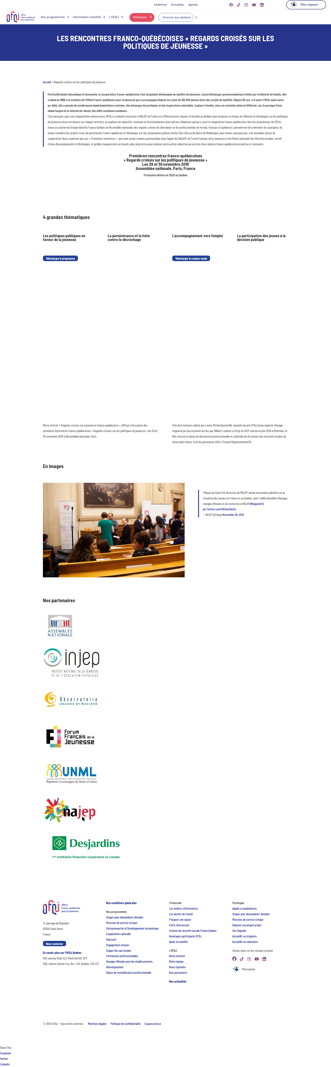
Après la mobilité (178, 942)
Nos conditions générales (121, 903)
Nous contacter (54, 943)
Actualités (177, 4)
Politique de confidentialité (126, 1023)
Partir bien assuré (179, 925)
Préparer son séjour (180, 919)
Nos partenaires (178, 972)
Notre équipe (176, 961)
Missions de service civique (121, 923)
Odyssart (111, 939)
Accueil (47, 82)
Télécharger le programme (60, 258)
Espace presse (153, 1023)
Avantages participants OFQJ (185, 936)
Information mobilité (87, 17)
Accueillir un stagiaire (244, 936)
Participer (140, 17)
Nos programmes (53, 17)
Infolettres (160, 4)
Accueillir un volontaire (245, 942)
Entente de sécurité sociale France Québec (193, 930)
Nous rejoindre (177, 967)
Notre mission (177, 956)
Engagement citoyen (117, 945)
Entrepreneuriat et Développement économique (132, 928)
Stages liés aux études (118, 950)
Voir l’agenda (239, 930)
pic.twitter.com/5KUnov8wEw (219, 509)
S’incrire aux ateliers (177, 17)
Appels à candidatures (244, 908)
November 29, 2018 (233, 514)
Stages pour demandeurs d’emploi (124, 917)
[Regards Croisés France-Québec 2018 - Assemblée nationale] (114, 576)
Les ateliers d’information (183, 908)
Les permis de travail (181, 914)
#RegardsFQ (257, 504)
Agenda (193, 4)
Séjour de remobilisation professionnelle (128, 972)
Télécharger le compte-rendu (191, 258)
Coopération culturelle (118, 934)
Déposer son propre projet (246, 925)
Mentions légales (97, 1023)
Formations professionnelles (122, 956)
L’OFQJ (114, 17)
